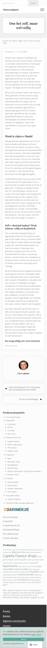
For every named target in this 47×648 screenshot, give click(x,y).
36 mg (32, 550)
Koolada (11, 572)
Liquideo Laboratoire (15, 488)
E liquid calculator (10, 538)
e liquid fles (31, 566)
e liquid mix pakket (21, 569)
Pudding (5, 582)
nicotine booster (26, 574)
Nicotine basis (12, 468)
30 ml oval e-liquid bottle (23, 550)
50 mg (37, 550)
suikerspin (11, 582)
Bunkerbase (37, 552)
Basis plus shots (13, 462)
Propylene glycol (35, 580)
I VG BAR (10, 430)
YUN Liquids (12, 492)
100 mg (5, 552)
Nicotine (14, 575)
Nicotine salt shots (35, 577)
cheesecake (32, 563)
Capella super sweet (33, 560)
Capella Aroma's (13, 441)
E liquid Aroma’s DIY (11, 525)
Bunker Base (29, 552)
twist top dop (26, 582)
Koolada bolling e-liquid (21, 572)
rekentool (31, 329)
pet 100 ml (14, 580)
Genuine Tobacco (14, 499)
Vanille (33, 582)
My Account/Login (10, 517)
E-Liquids (9, 478)
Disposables (10, 420)
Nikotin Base (6, 580)
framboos (6, 572)
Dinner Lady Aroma (14, 444)
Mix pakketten (12, 465)
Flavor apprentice (34, 569)
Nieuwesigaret (11, 9)
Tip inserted (18, 582)
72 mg (41, 550)
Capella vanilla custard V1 (21, 563)
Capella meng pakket (20, 560)
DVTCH (10, 427)
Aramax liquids (12, 482)
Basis (9, 458)
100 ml (10, 552)
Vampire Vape (12, 451)
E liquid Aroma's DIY (13, 437)
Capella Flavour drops (20, 555)
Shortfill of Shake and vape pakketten (20, 503)
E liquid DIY (10, 455)
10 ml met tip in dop (9, 550)
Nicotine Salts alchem (23, 577)
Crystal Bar (11, 424)
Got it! (23, 639)
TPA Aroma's (12, 448)
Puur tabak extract (13, 495)
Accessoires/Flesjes (13, 417)
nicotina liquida (7, 575)
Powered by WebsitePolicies (13, 643)
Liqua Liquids (12, 485)
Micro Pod (11, 434)
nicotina (41, 572)
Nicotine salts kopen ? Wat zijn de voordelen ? (24, 471)
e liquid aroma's (22, 566)
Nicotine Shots (13, 474)
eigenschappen (28, 174)
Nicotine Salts (13, 577)
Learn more (36, 634)
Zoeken (33, 3)
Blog (15, 346)
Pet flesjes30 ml (24, 580)
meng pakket (33, 571)
